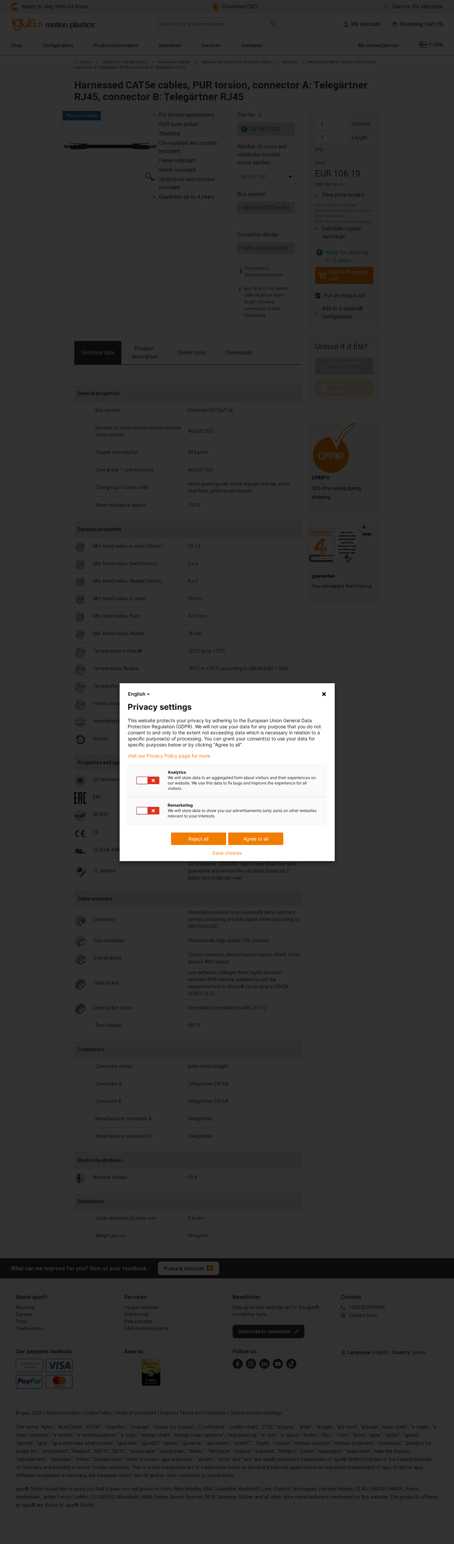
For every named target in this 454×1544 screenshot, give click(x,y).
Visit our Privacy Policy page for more (169, 756)
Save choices (227, 853)
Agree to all (255, 839)
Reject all (198, 839)
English (137, 694)
